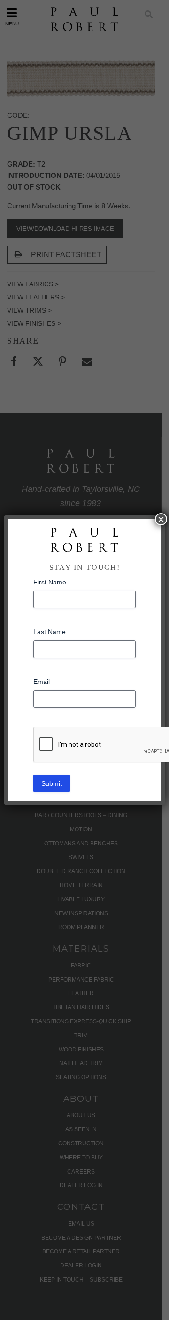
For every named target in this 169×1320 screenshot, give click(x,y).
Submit (51, 783)
